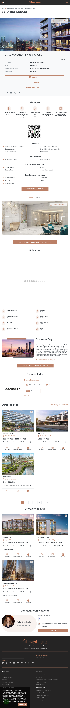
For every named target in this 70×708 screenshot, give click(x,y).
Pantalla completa (61, 21)
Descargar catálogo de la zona (35, 365)
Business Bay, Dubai (10, 586)
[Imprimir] (15, 92)
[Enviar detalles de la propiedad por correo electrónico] (19, 92)
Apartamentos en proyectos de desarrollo (47, 679)
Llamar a (35, 82)
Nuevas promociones (41, 675)
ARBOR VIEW (7, 537)
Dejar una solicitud (35, 189)
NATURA (41, 433)
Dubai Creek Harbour (41, 692)
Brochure (7, 449)
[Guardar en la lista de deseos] (31, 412)
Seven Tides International (10, 595)
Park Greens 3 (7, 476)
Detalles (26, 395)
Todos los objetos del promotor (59, 405)
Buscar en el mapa (41, 682)
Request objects (17, 449)
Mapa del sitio (5, 684)
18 (47, 502)
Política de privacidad (7, 682)
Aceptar (22, 704)
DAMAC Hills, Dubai (10, 436)
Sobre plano (39, 677)
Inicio (3, 675)
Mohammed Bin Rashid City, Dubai (49, 540)
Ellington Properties (8, 549)
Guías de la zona (40, 684)
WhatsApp (36, 77)
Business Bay (39, 700)
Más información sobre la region (45, 360)
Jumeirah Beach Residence (43, 690)
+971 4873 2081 (40, 658)
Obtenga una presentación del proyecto (35, 242)
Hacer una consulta (34, 87)
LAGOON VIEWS (8, 433)
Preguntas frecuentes (7, 677)
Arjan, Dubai (8, 540)
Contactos (4, 679)
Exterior (38, 197)
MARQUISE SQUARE (10, 583)
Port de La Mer (40, 697)
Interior (31, 197)
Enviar (53, 630)
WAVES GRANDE (43, 537)
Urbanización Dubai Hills (42, 695)
